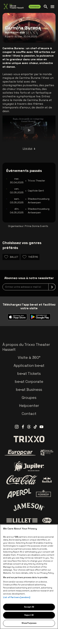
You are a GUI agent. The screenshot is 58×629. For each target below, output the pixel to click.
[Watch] (29, 130)
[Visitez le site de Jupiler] (29, 466)
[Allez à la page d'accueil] (14, 6)
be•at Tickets (29, 373)
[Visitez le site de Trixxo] (29, 439)
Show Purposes (29, 623)
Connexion (34, 6)
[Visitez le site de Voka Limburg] (47, 452)
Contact (29, 413)
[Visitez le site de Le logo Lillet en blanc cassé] (21, 520)
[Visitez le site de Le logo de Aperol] (19, 493)
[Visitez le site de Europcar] (20, 452)
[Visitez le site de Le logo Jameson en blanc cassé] (29, 507)
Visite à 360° (29, 357)
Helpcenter (29, 405)
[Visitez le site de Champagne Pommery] (43, 493)
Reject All (29, 615)
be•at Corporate (29, 381)
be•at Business (29, 389)
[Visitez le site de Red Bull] (47, 480)
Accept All (29, 607)
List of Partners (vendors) (16, 597)
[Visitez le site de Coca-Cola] (21, 479)
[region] (29, 576)
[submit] (52, 287)
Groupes (29, 397)
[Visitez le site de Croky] (47, 520)
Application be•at (29, 365)
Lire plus (27, 148)
